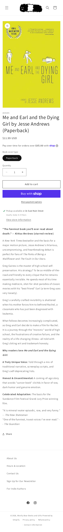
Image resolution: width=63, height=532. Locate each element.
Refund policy (44, 520)
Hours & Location (16, 465)
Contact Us (13, 473)
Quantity (7, 165)
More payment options (31, 202)
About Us (12, 458)
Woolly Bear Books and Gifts (29, 515)
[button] (6, 7)
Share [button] (9, 433)
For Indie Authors (16, 488)
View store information (18, 219)
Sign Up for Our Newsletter (21, 481)
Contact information (33, 525)
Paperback (12, 158)
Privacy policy (29, 520)
